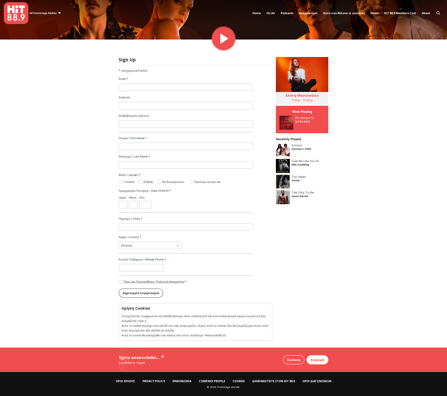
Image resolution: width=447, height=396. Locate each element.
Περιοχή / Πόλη (130, 219)
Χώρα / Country (130, 237)
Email (123, 79)
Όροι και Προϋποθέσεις (139, 282)
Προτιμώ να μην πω (207, 182)
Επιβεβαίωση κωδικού (134, 116)
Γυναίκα (129, 182)
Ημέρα (122, 197)
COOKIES (239, 381)
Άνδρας (148, 182)
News (375, 13)
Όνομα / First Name (133, 138)
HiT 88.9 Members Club (400, 13)
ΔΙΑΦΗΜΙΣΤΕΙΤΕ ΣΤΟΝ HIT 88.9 (273, 381)
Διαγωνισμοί (308, 13)
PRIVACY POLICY (153, 381)
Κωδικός (124, 97)
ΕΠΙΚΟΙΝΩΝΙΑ (182, 381)
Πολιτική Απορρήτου (170, 282)
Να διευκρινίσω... (173, 182)
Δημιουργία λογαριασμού (141, 293)
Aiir (238, 387)
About (426, 13)
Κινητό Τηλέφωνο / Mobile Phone (142, 259)
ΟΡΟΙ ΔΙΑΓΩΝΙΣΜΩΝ (316, 381)
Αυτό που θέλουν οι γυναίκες (344, 13)
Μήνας (133, 197)
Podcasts (287, 13)
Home (256, 13)
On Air (270, 13)
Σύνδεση (294, 360)
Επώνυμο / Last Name (134, 156)
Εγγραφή (317, 360)
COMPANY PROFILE (212, 381)
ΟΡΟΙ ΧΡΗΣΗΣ (125, 381)
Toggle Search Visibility (438, 13)
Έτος (142, 197)
